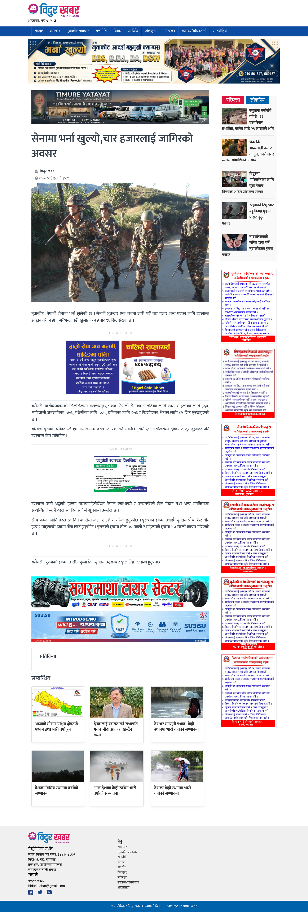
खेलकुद (150, 31)
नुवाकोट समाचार (78, 31)
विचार (118, 31)
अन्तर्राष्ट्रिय (220, 31)
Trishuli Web (188, 906)
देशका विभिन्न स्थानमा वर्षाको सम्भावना (56, 790)
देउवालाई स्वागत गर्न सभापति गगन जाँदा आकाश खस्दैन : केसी (116, 729)
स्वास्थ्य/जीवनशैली (194, 31)
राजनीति (101, 31)
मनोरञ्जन (168, 31)
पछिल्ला (233, 100)
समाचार (55, 31)
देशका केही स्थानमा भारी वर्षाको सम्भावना (172, 790)
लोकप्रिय (257, 100)
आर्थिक (133, 31)
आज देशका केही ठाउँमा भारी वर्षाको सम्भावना (115, 790)
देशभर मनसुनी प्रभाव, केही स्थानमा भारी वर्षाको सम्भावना (176, 726)
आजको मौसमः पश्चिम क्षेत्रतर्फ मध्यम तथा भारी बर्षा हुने (56, 726)
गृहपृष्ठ (39, 31)
